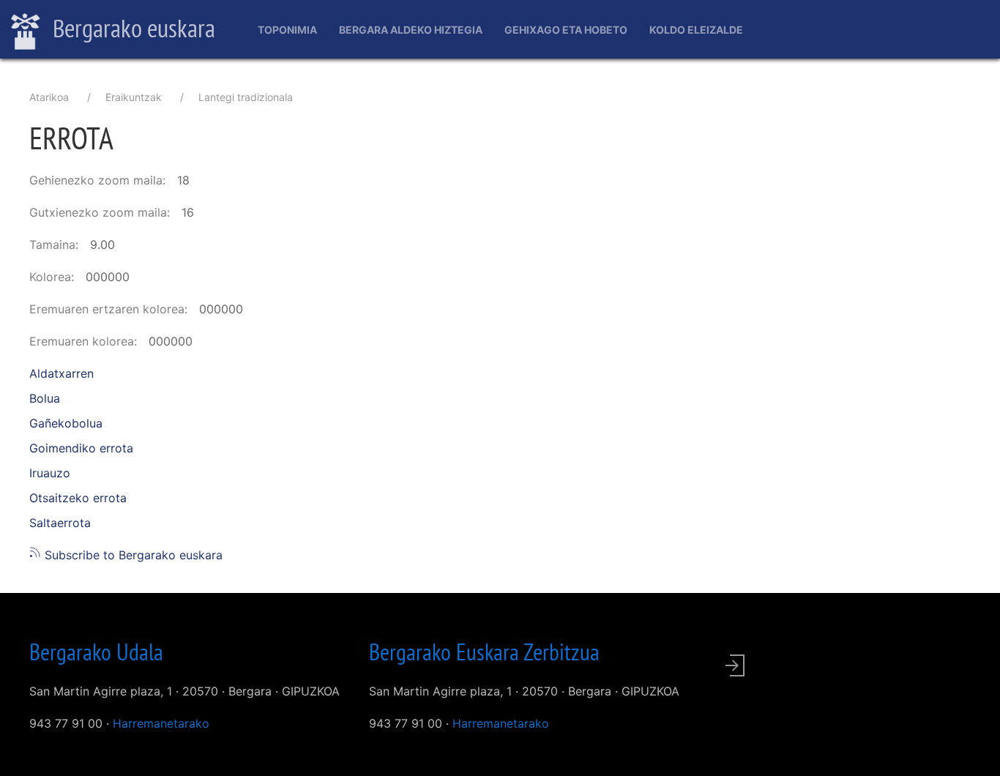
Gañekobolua (65, 423)
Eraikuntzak (133, 97)
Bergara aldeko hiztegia (410, 29)
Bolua (44, 398)
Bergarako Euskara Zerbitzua (484, 651)
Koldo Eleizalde (696, 29)
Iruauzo (49, 473)
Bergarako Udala (96, 651)
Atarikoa (49, 97)
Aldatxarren (61, 373)
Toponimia (287, 29)
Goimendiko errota (81, 448)
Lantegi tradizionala (245, 97)
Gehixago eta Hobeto (565, 29)
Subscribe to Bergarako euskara (132, 555)
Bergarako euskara (131, 28)
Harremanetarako (161, 723)
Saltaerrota (60, 522)
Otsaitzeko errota (78, 497)
